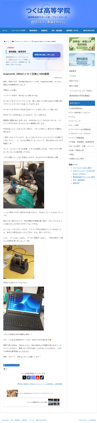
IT (5, 369)
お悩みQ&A (5, 420)
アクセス (72, 76)
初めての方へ (74, 81)
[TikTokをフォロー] (42, 377)
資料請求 (76, 183)
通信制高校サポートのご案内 (84, 177)
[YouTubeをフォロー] (37, 377)
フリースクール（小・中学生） (81, 91)
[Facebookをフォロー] (29, 377)
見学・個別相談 (79, 180)
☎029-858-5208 (41, 420)
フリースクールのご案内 (82, 168)
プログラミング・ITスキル (12, 365)
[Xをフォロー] (24, 377)
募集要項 (72, 71)
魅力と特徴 (73, 86)
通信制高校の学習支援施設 (79, 96)
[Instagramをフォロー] (33, 377)
